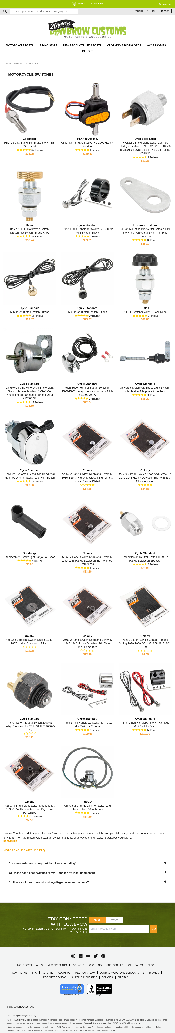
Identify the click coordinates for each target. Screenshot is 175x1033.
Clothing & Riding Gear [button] (124, 45)
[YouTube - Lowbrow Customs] (88, 956)
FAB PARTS (78, 965)
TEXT (114, 920)
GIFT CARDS (135, 965)
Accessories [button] (157, 45)
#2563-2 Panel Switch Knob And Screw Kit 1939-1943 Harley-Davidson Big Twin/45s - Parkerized (87, 561)
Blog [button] (86, 51)
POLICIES (107, 977)
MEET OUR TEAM (85, 972)
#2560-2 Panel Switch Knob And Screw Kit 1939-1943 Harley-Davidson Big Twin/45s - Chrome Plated (145, 478)
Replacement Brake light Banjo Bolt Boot (30, 557)
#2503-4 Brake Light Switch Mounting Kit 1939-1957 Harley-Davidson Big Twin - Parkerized (29, 809)
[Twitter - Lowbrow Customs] (96, 956)
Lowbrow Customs (24, 1007)
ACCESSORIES (114, 965)
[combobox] (44, 11)
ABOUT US (64, 972)
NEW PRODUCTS (57, 965)
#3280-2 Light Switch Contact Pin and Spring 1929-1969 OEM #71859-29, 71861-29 (145, 643)
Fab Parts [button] (94, 45)
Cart (166, 11)
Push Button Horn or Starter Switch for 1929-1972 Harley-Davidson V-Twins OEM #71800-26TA (87, 391)
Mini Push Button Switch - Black (87, 312)
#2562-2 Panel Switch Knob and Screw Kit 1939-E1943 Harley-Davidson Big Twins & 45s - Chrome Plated (87, 478)
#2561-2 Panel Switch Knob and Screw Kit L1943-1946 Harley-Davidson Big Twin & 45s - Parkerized (87, 643)
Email (97, 920)
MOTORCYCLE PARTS (30, 965)
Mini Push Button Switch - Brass (29, 312)
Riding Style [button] (48, 45)
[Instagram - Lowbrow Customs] (73, 956)
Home (9, 63)
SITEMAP (123, 977)
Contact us (165, 4)
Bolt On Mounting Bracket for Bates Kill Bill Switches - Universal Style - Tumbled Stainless (145, 233)
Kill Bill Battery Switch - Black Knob (145, 312)
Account (150, 11)
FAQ (34, 972)
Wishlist (139, 11)
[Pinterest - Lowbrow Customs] (103, 956)
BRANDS (154, 972)
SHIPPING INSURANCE (84, 977)
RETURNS (47, 972)
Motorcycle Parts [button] (20, 45)
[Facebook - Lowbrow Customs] (81, 956)
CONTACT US (20, 972)
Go (154, 928)
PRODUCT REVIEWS (54, 977)
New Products (73, 45)
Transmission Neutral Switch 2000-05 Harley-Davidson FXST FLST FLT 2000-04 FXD (30, 726)
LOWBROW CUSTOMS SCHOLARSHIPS (122, 972)
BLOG (150, 965)
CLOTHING (95, 965)
